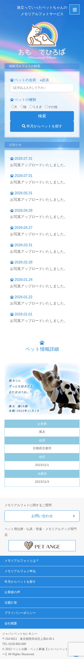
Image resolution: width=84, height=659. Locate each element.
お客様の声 (12, 592)
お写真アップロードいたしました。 (38, 165)
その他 (52, 107)
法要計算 (10, 602)
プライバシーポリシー (20, 613)
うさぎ (37, 107)
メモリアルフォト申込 (20, 571)
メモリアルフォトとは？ (21, 560)
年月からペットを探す (44, 126)
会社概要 (10, 623)
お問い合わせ (42, 516)
